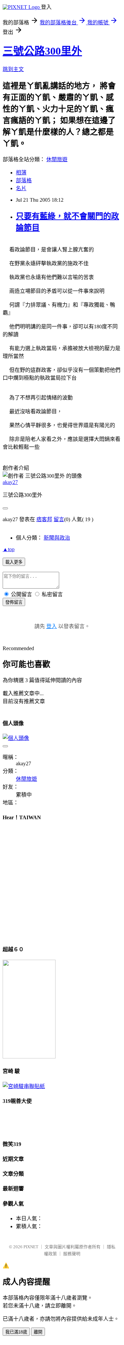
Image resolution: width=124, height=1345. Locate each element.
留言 (59, 519)
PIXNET (30, 1246)
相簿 (21, 172)
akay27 (10, 482)
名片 (21, 188)
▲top (9, 549)
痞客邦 (44, 519)
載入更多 (13, 562)
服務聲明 (71, 1253)
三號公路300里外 (42, 51)
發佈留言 (13, 602)
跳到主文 (13, 69)
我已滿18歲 (16, 1332)
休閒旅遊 (56, 159)
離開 (38, 1332)
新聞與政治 (57, 538)
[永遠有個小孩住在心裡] (24, 1086)
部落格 (24, 180)
